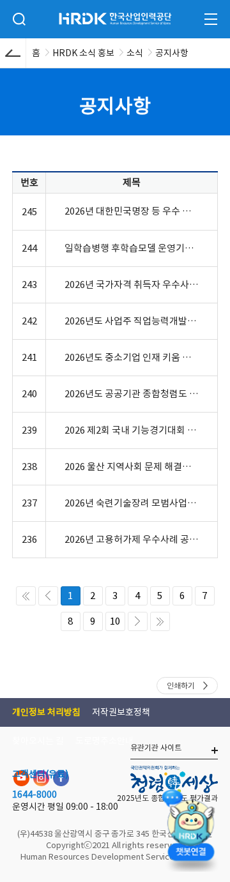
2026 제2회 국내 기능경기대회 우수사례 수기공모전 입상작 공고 (132, 430)
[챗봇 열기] (190, 828)
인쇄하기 (181, 685)
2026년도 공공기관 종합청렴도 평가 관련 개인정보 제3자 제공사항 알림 (132, 394)
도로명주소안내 (104, 741)
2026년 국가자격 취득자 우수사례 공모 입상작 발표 (132, 284)
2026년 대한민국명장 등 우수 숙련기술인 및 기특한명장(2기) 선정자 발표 (132, 211)
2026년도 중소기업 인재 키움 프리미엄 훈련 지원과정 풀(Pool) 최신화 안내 (132, 357)
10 (115, 621)
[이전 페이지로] (13, 53)
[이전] (48, 595)
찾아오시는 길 (38, 741)
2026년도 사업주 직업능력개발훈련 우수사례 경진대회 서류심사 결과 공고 (132, 321)
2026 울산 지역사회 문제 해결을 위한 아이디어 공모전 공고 (132, 466)
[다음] (138, 621)
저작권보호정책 (121, 712)
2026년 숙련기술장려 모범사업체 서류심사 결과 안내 (132, 503)
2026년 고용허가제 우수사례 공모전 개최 (132, 539)
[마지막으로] (160, 621)
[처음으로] (26, 595)
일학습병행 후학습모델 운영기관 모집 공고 (132, 248)
